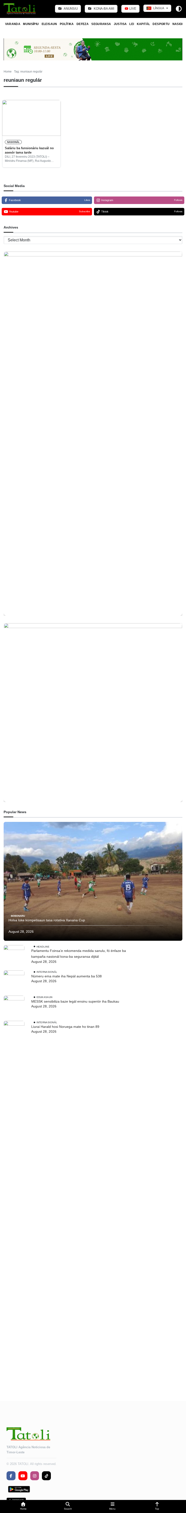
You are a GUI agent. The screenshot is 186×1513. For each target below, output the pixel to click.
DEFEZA (83, 24)
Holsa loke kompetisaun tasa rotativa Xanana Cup (46, 920)
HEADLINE (43, 946)
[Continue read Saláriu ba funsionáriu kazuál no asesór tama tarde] (31, 118)
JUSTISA (120, 24)
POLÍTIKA (67, 24)
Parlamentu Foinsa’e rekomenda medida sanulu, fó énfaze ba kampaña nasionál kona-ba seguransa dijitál (78, 953)
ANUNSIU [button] (70, 8)
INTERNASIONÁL (47, 971)
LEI (131, 24)
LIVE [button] (132, 8)
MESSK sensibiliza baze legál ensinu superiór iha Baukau (75, 1001)
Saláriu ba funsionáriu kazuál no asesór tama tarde (29, 150)
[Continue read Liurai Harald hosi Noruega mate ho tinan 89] (14, 1203)
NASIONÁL (13, 142)
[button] (23, 1506)
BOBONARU (18, 916)
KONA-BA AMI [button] (103, 8)
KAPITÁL (143, 24)
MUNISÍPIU (31, 24)
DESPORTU (161, 24)
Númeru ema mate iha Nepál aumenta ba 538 (66, 976)
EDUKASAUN (45, 997)
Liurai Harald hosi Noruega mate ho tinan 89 (65, 1027)
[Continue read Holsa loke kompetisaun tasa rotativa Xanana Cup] (93, 881)
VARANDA (13, 24)
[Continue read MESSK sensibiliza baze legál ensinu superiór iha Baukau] (14, 1006)
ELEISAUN (49, 24)
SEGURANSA (101, 24)
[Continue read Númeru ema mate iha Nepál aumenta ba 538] (14, 980)
